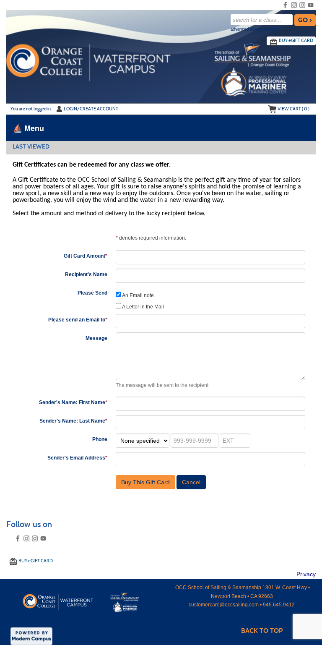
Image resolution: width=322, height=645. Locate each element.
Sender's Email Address (77, 458)
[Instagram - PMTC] (302, 5)
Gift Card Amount (85, 256)
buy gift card (296, 40)
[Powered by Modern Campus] (31, 635)
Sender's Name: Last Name (73, 421)
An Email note (137, 295)
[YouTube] (310, 5)
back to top (262, 631)
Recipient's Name (86, 274)
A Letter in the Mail (142, 307)
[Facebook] (285, 5)
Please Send (92, 293)
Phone (99, 439)
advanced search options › (256, 29)
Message (96, 338)
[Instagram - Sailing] (294, 5)
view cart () (293, 109)
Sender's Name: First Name (73, 402)
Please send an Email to (77, 320)
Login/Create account (91, 109)
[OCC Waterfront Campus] (87, 600)
